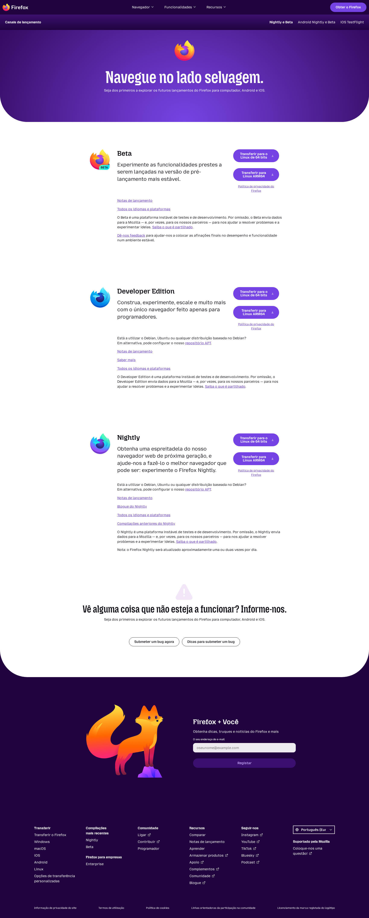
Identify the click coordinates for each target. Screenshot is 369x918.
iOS (37, 855)
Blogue (195, 883)
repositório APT (198, 343)
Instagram (249, 835)
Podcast (248, 862)
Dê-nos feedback (131, 235)
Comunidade (199, 876)
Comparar (197, 835)
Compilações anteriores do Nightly (146, 524)
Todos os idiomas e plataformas (143, 209)
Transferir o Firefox (50, 835)
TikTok (246, 849)
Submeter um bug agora (154, 642)
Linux (38, 869)
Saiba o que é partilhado (172, 227)
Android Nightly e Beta (316, 22)
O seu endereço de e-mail (209, 739)
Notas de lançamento (134, 201)
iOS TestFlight (352, 22)
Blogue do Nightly (132, 506)
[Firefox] (15, 7)
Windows (42, 842)
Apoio (194, 862)
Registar (244, 763)
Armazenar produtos (206, 855)
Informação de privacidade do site (55, 907)
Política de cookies (157, 907)
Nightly (92, 840)
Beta (89, 847)
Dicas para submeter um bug (211, 642)
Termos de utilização (111, 907)
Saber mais (126, 360)
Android (40, 862)
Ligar (142, 835)
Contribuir (146, 842)
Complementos (202, 869)
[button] (143, 7)
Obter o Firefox (348, 7)
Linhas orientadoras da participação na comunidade (223, 907)
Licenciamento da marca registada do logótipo (306, 907)
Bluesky (247, 855)
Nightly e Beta (281, 22)
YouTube (248, 842)
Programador (148, 849)
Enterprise (95, 864)
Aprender (197, 849)
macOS (40, 849)
